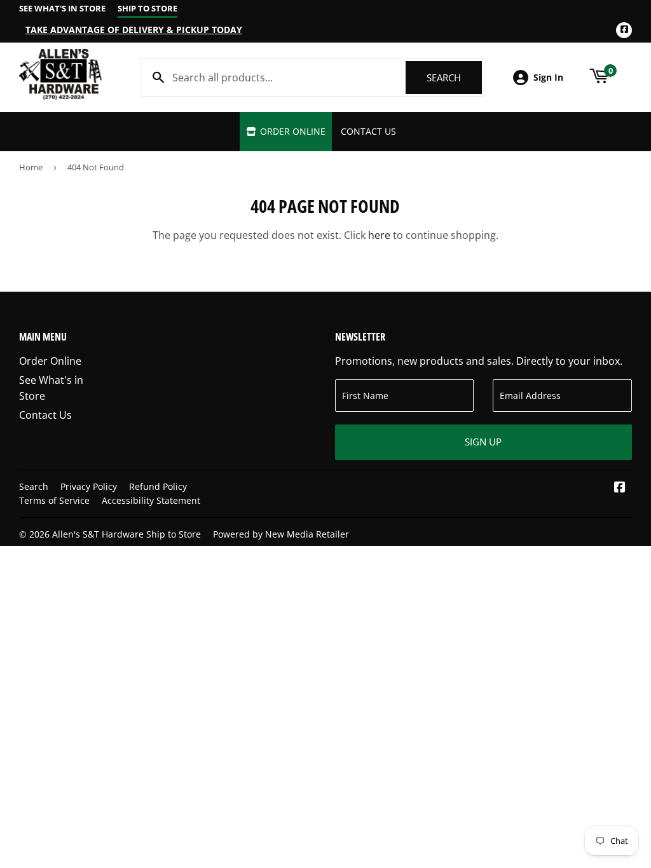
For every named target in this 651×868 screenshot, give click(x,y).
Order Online (291, 131)
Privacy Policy (88, 486)
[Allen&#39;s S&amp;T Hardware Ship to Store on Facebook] (620, 488)
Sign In (548, 77)
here (379, 235)
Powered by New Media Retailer (281, 534)
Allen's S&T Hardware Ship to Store (126, 534)
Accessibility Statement (151, 500)
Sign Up (483, 441)
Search (454, 77)
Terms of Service (54, 500)
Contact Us (368, 131)
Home (31, 167)
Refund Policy (158, 486)
